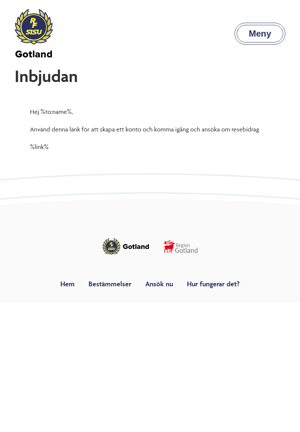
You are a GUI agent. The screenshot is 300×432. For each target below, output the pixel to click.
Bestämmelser (110, 283)
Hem (67, 283)
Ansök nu (159, 283)
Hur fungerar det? (213, 283)
